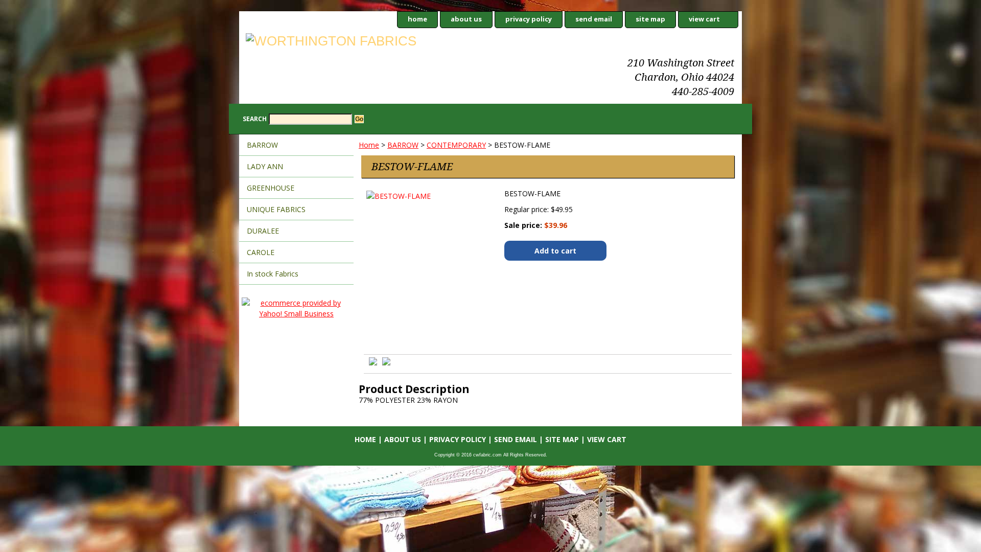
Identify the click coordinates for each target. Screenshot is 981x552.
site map (650, 19)
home (417, 19)
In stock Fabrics (272, 274)
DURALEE (263, 231)
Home (369, 145)
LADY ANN (265, 166)
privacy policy (528, 19)
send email (593, 19)
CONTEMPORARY (456, 145)
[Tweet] (373, 362)
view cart (704, 19)
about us (466, 19)
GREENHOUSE (270, 188)
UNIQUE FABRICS (276, 209)
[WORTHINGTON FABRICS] (367, 42)
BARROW (402, 145)
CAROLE (260, 252)
